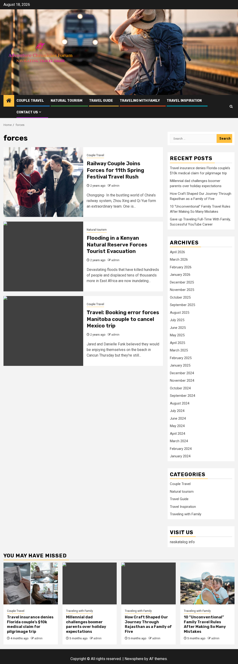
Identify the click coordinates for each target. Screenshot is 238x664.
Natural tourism (66, 101)
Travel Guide (101, 101)
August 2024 (179, 403)
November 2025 (182, 290)
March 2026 (179, 259)
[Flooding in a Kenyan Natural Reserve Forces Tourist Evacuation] (43, 256)
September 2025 (182, 305)
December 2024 (182, 373)
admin (115, 185)
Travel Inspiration (184, 101)
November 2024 (182, 380)
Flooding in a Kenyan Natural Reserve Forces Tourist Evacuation (117, 244)
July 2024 (177, 411)
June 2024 (178, 418)
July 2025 (177, 320)
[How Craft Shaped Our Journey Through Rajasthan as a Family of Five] (148, 583)
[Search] (231, 106)
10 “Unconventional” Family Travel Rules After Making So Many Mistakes (205, 624)
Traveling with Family (140, 101)
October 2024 (180, 388)
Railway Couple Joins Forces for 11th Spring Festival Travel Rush (115, 170)
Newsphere (134, 659)
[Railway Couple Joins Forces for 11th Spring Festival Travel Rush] (43, 182)
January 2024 (180, 456)
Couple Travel (30, 101)
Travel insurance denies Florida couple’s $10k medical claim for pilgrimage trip (30, 624)
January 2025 (180, 365)
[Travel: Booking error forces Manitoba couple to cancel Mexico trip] (43, 331)
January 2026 (180, 275)
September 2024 (182, 396)
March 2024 (179, 441)
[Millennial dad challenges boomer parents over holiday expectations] (90, 583)
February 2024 (181, 449)
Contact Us (27, 112)
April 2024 (177, 433)
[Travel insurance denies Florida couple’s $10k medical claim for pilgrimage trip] (30, 583)
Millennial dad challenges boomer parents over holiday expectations (86, 624)
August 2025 (179, 312)
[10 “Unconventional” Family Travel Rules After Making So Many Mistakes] (207, 583)
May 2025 (177, 335)
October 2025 (180, 297)
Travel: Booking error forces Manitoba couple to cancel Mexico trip (123, 319)
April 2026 (177, 252)
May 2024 (177, 426)
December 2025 (182, 282)
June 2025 (178, 328)
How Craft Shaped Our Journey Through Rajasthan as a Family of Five (148, 624)
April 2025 (177, 343)
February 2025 (181, 358)
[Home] (8, 101)
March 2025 (179, 350)
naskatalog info (182, 542)
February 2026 (181, 267)
